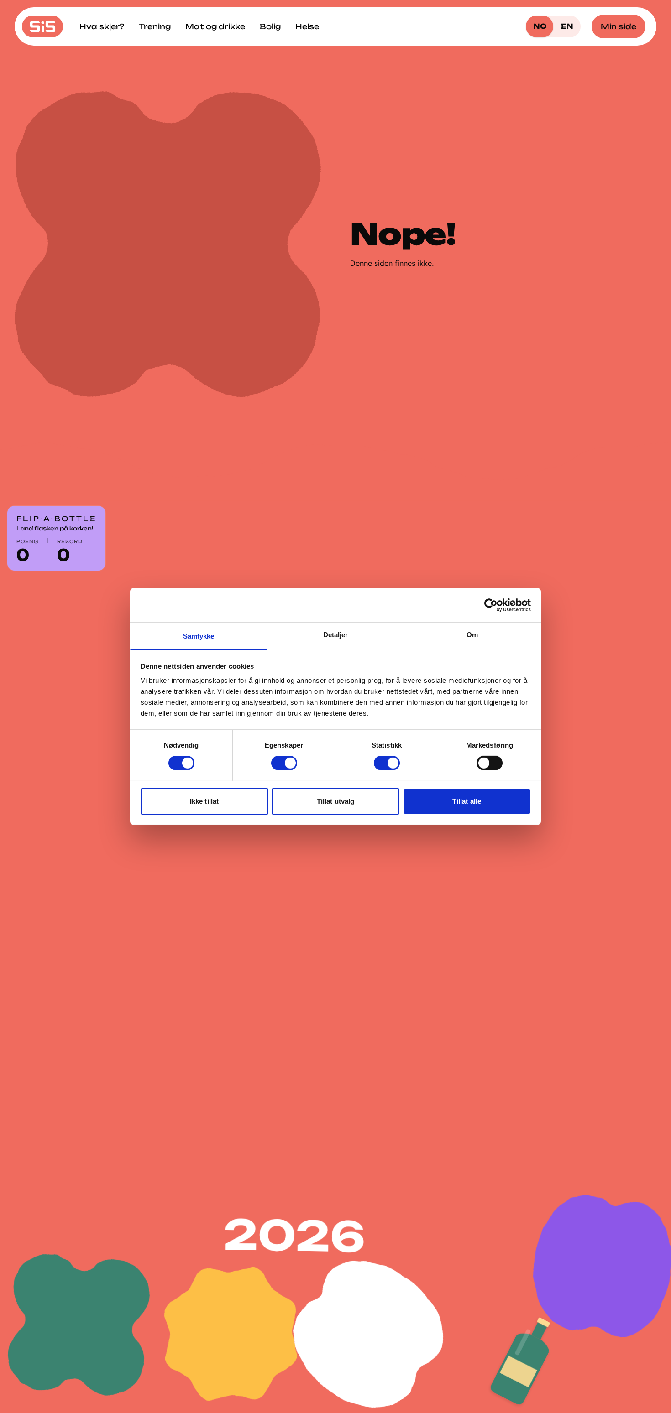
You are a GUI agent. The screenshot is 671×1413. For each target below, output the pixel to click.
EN (567, 26)
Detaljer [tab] (335, 635)
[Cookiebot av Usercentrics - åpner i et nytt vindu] (491, 605)
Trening (155, 26)
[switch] (284, 763)
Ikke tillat (204, 801)
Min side (618, 26)
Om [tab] (472, 635)
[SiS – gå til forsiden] (42, 26)
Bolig (270, 26)
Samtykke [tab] (199, 636)
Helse (307, 26)
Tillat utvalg (335, 801)
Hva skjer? (101, 26)
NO (539, 26)
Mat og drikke (215, 26)
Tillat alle (466, 801)
